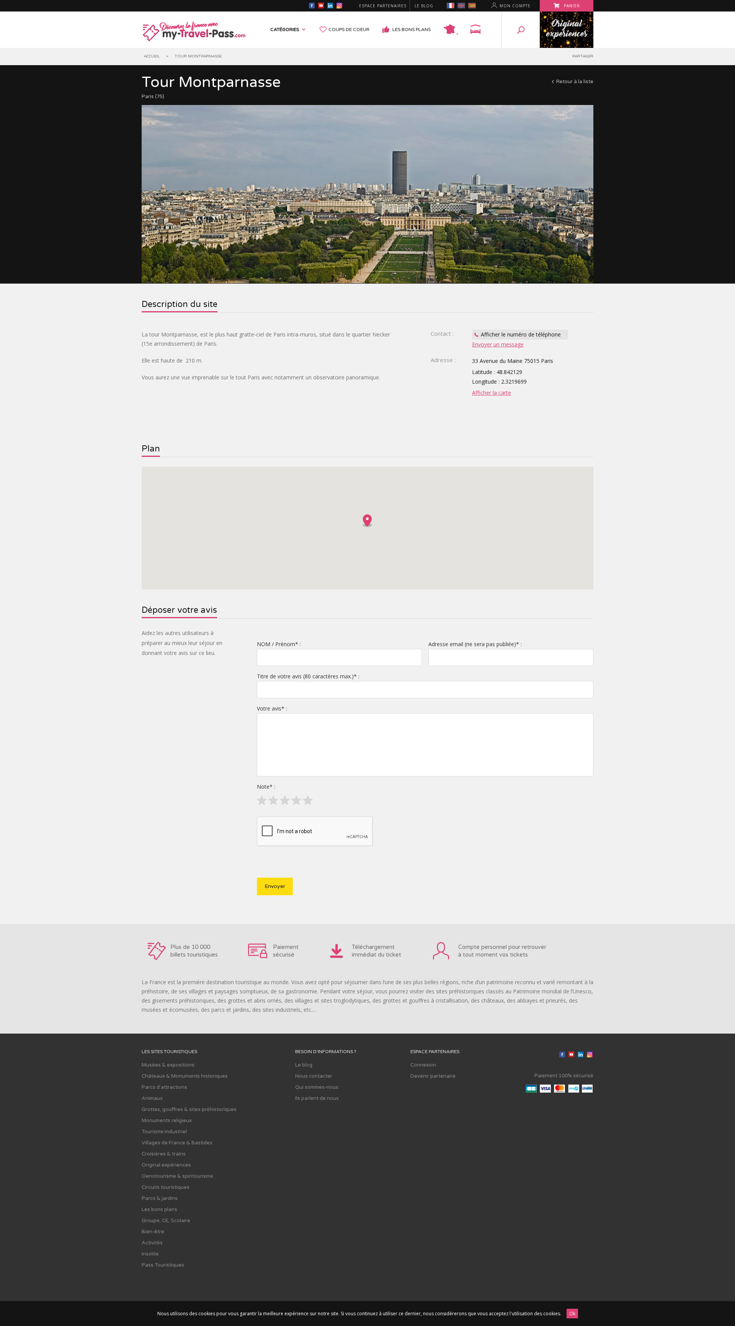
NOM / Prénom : (279, 644)
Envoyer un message (498, 344)
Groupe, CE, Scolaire (166, 1221)
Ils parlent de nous (317, 1098)
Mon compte (515, 5)
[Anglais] (461, 5)
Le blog (424, 5)
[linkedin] (330, 6)
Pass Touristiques (163, 1265)
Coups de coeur (348, 29)
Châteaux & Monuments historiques (185, 1076)
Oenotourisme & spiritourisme (177, 1176)
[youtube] (321, 6)
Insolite (150, 1254)
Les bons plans (411, 29)
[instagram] (339, 6)
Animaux (152, 1098)
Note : (266, 786)
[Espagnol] (472, 5)
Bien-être (153, 1232)
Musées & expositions (168, 1065)
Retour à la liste (574, 82)
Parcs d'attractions (164, 1087)
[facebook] (311, 6)
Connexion (423, 1065)
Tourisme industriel (164, 1132)
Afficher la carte (491, 392)
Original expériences (166, 1165)
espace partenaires (383, 5)
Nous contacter (313, 1076)
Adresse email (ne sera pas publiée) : (475, 644)
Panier (571, 5)
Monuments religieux (167, 1121)
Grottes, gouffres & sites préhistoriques (189, 1109)
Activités (152, 1243)
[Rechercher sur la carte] (450, 29)
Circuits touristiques (165, 1187)
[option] (367, 194)
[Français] (450, 5)
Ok (572, 1313)
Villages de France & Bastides (177, 1143)
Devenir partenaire (433, 1076)
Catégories (284, 29)
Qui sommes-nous (316, 1087)
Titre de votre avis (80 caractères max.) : (308, 676)
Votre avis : (272, 708)
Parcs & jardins (160, 1198)
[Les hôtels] (475, 29)
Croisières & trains (164, 1154)
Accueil (152, 56)
